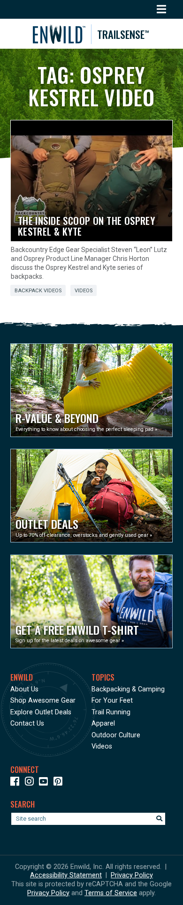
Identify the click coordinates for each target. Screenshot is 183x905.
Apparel (103, 723)
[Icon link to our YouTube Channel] (45, 783)
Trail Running (111, 712)
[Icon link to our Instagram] (31, 783)
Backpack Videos (38, 291)
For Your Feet (112, 701)
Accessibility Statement (66, 875)
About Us (24, 689)
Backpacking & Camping (128, 689)
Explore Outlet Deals (40, 712)
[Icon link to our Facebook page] (16, 783)
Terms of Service (110, 893)
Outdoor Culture (116, 735)
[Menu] (161, 9)
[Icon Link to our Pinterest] (59, 783)
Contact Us (27, 723)
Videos (83, 291)
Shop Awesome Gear (43, 701)
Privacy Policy (132, 875)
